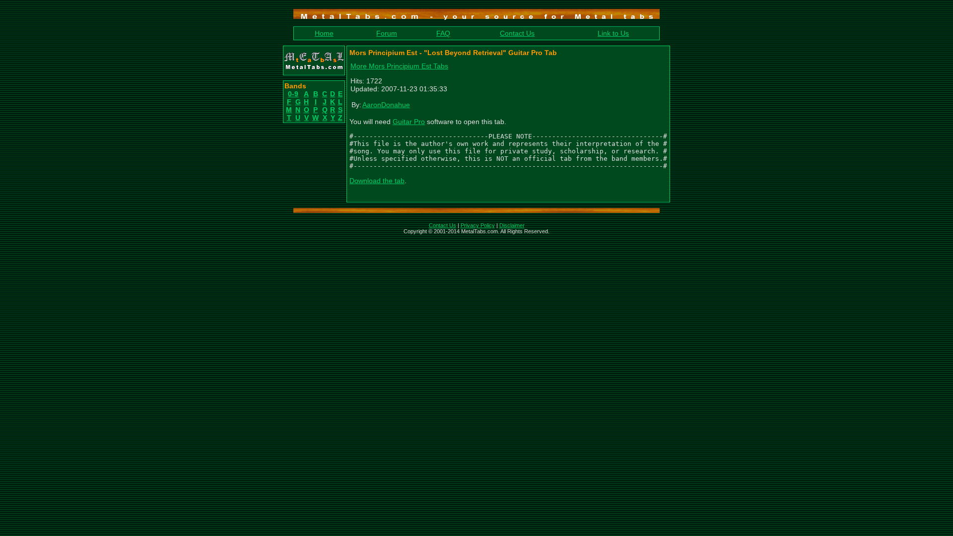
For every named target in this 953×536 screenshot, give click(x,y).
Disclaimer (512, 225)
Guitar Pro (409, 122)
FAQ (443, 33)
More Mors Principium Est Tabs (399, 66)
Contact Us (517, 33)
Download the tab (377, 181)
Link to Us (613, 33)
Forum (386, 33)
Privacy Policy (478, 225)
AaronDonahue (386, 105)
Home (324, 33)
